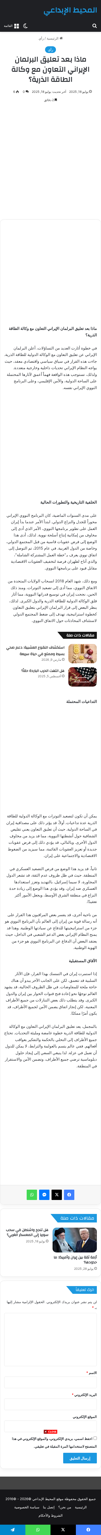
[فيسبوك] (69, 1195)
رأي (41, 38)
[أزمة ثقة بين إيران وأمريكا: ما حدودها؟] (75, 1240)
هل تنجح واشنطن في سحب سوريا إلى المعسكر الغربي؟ (27, 1232)
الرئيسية (53, 38)
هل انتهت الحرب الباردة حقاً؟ (42, 670)
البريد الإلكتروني (84, 1395)
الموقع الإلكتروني (85, 1417)
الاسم (91, 1373)
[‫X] (57, 1195)
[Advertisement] (50, 1484)
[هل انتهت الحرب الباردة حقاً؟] (82, 677)
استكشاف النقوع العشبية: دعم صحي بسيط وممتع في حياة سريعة (35, 651)
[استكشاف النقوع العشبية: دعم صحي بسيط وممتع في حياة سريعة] (82, 653)
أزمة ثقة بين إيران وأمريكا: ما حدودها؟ (75, 1260)
